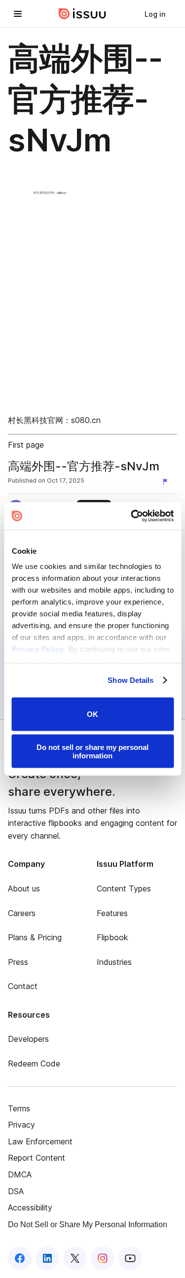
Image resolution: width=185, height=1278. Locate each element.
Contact (22, 986)
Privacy (21, 1125)
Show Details (130, 680)
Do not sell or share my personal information (92, 751)
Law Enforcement (40, 1141)
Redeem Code (34, 1063)
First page (26, 445)
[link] (155, 14)
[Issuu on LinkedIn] (47, 1258)
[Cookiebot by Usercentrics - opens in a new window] (132, 516)
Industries (114, 962)
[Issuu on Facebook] (20, 1258)
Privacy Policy (37, 649)
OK (92, 714)
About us (24, 888)
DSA (16, 1191)
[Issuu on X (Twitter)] (75, 1258)
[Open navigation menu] (18, 14)
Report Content (36, 1158)
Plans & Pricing (35, 937)
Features (112, 913)
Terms (19, 1108)
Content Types (124, 888)
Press (18, 962)
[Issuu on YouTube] (130, 1258)
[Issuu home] (82, 13)
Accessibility (30, 1207)
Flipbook (112, 937)
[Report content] (167, 482)
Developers (28, 1039)
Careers (22, 913)
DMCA (20, 1174)
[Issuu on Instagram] (102, 1258)
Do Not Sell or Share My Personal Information (87, 1224)
